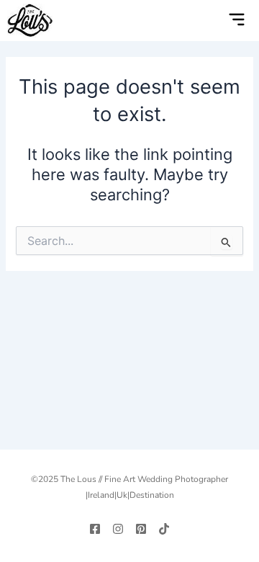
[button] (207, 20)
